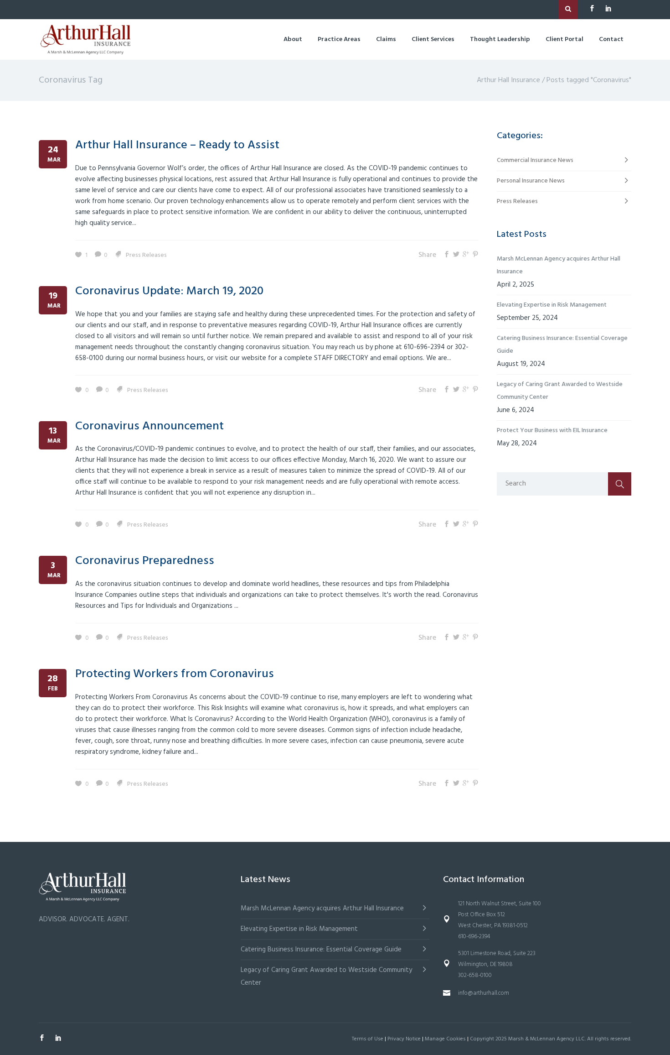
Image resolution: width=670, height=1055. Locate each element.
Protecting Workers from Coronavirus (174, 674)
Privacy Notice (404, 1039)
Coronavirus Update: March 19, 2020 (169, 291)
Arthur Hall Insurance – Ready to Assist (177, 145)
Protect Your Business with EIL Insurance (552, 430)
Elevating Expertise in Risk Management (552, 305)
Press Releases (146, 255)
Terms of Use (367, 1039)
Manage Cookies (445, 1039)
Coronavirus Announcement (149, 426)
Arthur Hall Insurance (508, 80)
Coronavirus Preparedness (144, 561)
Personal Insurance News (531, 181)
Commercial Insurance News (535, 160)
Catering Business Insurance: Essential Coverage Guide (562, 344)
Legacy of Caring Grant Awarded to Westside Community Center (560, 390)
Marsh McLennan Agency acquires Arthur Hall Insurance (558, 265)
